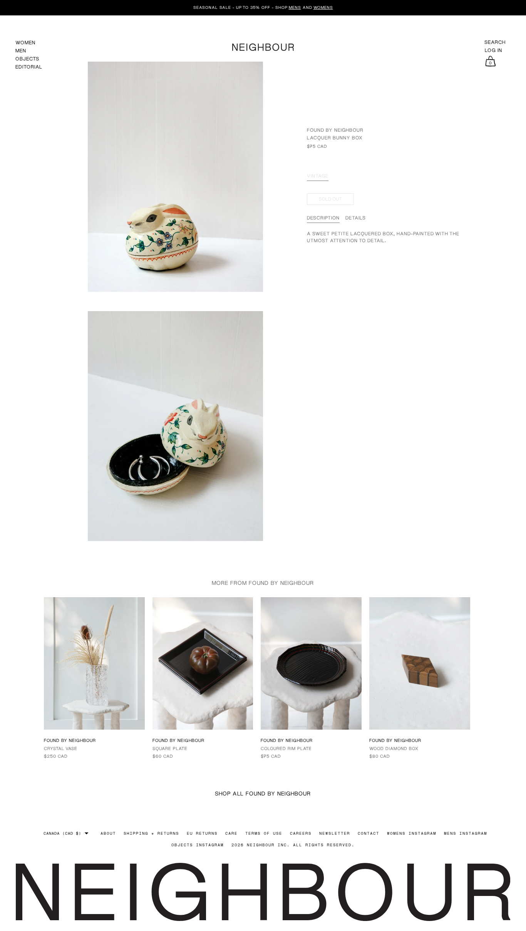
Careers (301, 833)
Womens (323, 7)
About (108, 833)
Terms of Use (263, 833)
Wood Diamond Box (394, 748)
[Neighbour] (263, 46)
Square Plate (170, 748)
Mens (295, 7)
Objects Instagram (197, 844)
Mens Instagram (465, 833)
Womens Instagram (411, 833)
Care (231, 833)
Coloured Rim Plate (286, 748)
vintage (317, 176)
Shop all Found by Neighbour (263, 793)
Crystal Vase (60, 748)
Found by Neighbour (335, 130)
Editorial (28, 67)
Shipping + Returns (151, 833)
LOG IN (493, 50)
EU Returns (202, 833)
